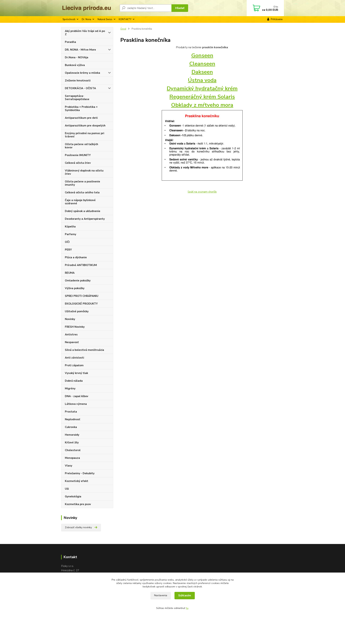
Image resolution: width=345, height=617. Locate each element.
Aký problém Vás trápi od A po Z (85, 32)
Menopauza (72, 458)
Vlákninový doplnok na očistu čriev (84, 172)
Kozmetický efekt (76, 481)
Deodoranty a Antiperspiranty (85, 219)
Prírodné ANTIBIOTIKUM (81, 265)
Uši (67, 489)
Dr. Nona (86, 19)
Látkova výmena (76, 404)
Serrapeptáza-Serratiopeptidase (77, 97)
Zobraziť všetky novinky (78, 527)
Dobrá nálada (74, 381)
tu (187, 608)
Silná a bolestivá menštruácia (84, 350)
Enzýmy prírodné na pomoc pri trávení (84, 134)
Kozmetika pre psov (78, 504)
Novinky (70, 319)
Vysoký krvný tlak (76, 373)
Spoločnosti (69, 19)
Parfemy (70, 234)
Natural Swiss (105, 19)
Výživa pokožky (74, 288)
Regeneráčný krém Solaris (202, 96)
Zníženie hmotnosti (78, 80)
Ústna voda (202, 80)
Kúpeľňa (70, 226)
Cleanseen (202, 63)
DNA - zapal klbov (76, 396)
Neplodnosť (72, 419)
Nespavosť (72, 342)
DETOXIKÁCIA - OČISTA (80, 88)
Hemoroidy (72, 435)
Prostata (71, 411)
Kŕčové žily (72, 442)
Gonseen (202, 55)
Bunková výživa (75, 65)
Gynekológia (73, 496)
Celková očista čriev (78, 163)
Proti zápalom (74, 365)
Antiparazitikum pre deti (81, 118)
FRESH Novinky (75, 327)
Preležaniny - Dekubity (80, 473)
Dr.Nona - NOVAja (76, 57)
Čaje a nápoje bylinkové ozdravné (80, 201)
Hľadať (179, 8)
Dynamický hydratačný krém (202, 88)
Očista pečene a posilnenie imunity (82, 183)
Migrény (70, 388)
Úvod (123, 28)
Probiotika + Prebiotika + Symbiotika (81, 108)
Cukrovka (71, 427)
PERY (68, 249)
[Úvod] (89, 8)
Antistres (71, 334)
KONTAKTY (125, 19)
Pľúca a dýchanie (76, 257)
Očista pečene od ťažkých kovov (81, 145)
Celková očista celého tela (82, 192)
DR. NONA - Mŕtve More (80, 49)
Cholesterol (72, 450)
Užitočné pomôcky (77, 311)
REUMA (70, 273)
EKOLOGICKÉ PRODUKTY (81, 303)
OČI (67, 242)
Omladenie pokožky (78, 280)
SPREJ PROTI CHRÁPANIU (81, 296)
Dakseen (202, 72)
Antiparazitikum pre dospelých (85, 125)
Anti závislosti (74, 357)
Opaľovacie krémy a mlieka (82, 73)
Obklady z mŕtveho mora (202, 105)
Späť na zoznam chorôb (202, 192)
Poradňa (70, 42)
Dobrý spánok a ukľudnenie (82, 211)
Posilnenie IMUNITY (78, 155)
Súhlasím (184, 595)
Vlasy (68, 465)
